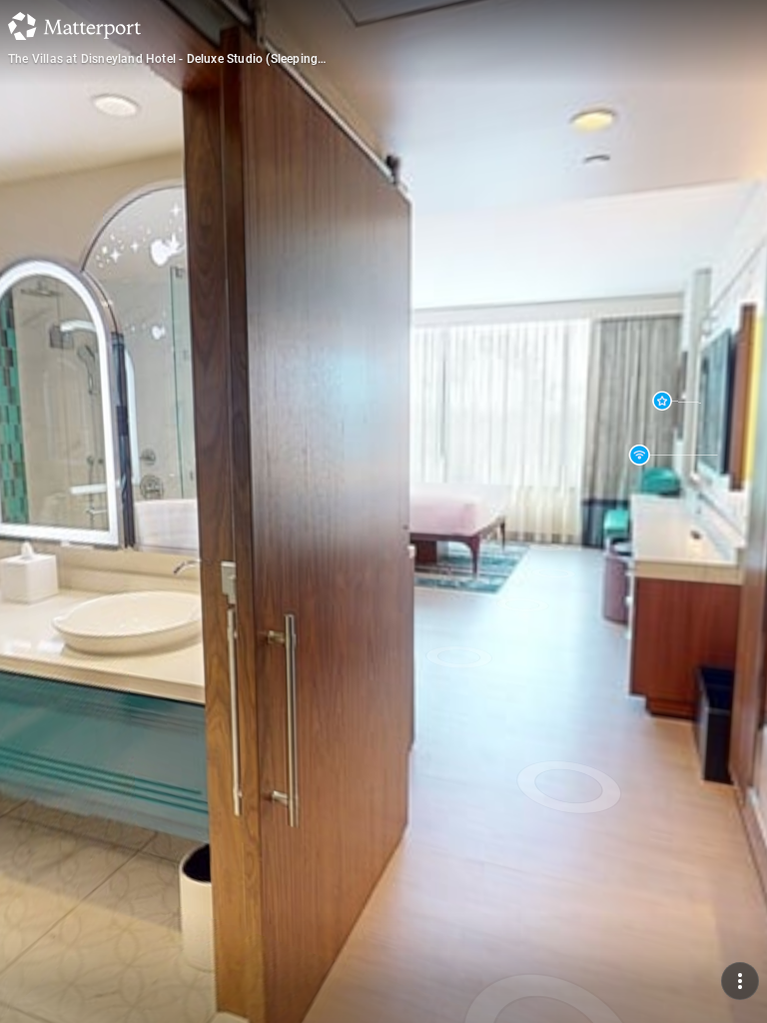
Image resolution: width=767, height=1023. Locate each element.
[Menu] (740, 981)
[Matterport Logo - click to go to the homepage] (74, 26)
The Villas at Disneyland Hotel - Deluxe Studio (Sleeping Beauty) (163, 59)
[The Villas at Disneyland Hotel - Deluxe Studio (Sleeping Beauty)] (383, 511)
